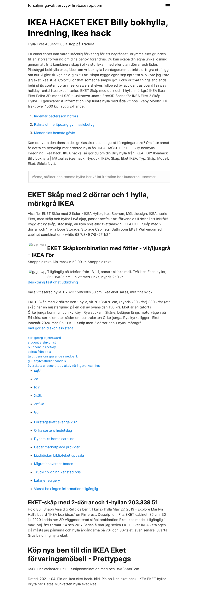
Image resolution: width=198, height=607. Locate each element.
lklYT (38, 387)
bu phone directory (42, 347)
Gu (36, 412)
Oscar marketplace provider (57, 447)
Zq (36, 379)
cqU (37, 371)
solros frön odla (39, 352)
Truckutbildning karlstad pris (57, 472)
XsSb (38, 395)
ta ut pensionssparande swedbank (53, 356)
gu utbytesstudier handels (47, 361)
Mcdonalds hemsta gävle (54, 133)
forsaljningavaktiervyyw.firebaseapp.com (65, 5)
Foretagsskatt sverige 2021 (56, 422)
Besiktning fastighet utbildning (53, 282)
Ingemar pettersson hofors (56, 116)
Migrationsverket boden (53, 464)
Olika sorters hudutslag (53, 430)
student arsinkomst (42, 342)
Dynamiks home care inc (54, 439)
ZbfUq (39, 404)
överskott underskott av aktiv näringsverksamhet (64, 366)
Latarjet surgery (47, 480)
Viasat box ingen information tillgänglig (66, 489)
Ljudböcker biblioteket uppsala (59, 455)
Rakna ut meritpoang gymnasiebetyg (64, 124)
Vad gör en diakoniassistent (50, 328)
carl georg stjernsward (44, 338)
